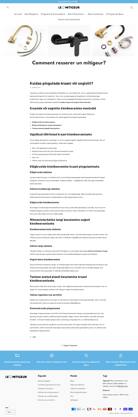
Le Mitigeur (116, 413)
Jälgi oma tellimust (77, 385)
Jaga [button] (34, 337)
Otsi (71, 396)
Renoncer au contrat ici (46, 400)
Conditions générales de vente (49, 385)
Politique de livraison (45, 388)
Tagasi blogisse (70, 345)
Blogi (72, 381)
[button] (7, 7)
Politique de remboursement (48, 392)
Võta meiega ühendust (78, 392)
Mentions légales (44, 381)
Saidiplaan (74, 400)
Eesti (9, 412)
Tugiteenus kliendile (77, 388)
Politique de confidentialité (48, 396)
